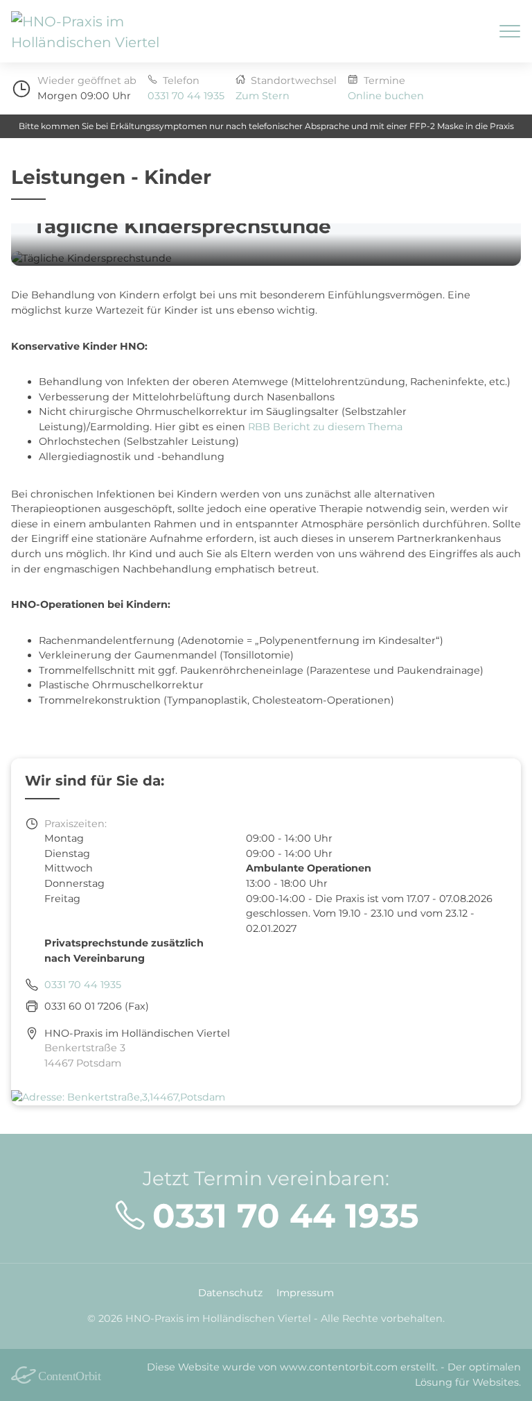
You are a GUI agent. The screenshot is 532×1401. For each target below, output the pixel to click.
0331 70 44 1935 (186, 96)
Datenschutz (230, 1293)
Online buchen (386, 96)
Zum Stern (263, 96)
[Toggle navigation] (510, 31)
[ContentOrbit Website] (64, 1375)
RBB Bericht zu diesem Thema (325, 427)
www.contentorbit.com (339, 1367)
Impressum (305, 1293)
